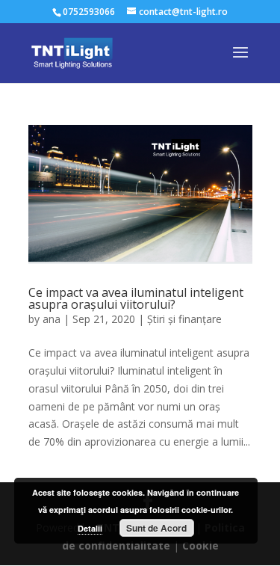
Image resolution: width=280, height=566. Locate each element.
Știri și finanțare (184, 319)
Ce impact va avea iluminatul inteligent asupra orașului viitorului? (135, 298)
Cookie (200, 545)
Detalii (90, 528)
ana (51, 319)
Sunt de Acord (156, 528)
